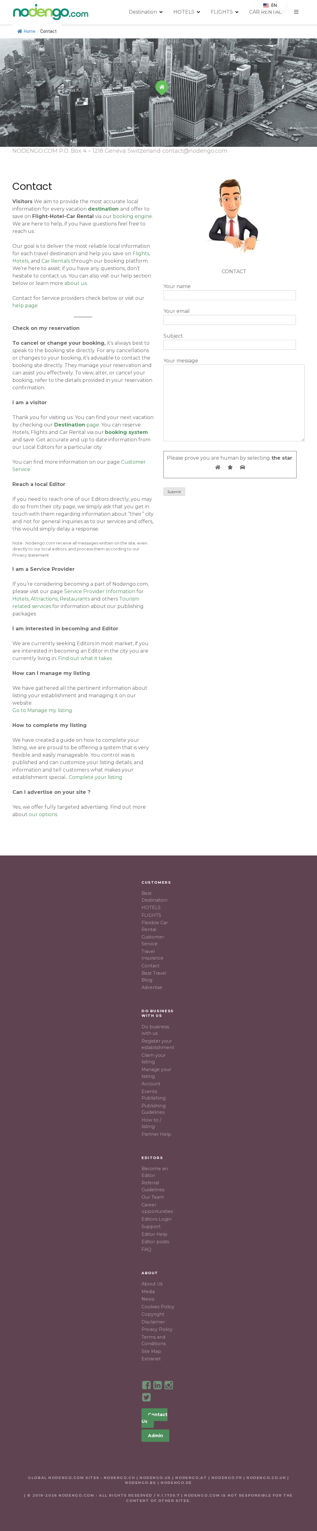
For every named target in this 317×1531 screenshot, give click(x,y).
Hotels (20, 599)
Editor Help (154, 1234)
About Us (152, 1284)
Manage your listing (156, 1073)
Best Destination (154, 896)
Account (150, 1084)
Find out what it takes (85, 658)
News (147, 1299)
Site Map (151, 1351)
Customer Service (152, 940)
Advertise (151, 987)
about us (75, 283)
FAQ (146, 1249)
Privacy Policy (156, 1329)
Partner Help (156, 1134)
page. (77, 425)
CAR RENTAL (265, 12)
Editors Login (156, 1219)
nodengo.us (154, 1478)
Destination (143, 12)
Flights (140, 253)
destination (103, 209)
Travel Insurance (152, 955)
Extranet (151, 1359)
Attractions (44, 599)
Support (151, 1226)
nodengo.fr (226, 1478)
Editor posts (155, 1241)
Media (148, 1291)
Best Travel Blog (153, 976)
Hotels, (20, 261)
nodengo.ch (119, 1478)
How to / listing (151, 1123)
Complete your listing (95, 777)
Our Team (152, 1197)
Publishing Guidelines (153, 1109)
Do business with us (155, 1030)
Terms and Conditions (153, 1340)
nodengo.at (191, 1478)
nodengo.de (176, 1483)
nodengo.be (140, 1483)
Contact (150, 966)
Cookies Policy (157, 1307)
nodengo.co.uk (266, 1478)
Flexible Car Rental (154, 926)
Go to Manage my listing (42, 710)
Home (30, 31)
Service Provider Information (99, 591)
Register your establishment (157, 1044)
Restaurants (75, 599)
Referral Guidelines (152, 1186)
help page (25, 305)
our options (43, 814)
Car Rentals (55, 261)
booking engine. (133, 216)
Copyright (152, 1314)
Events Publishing (153, 1095)
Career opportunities (157, 1208)
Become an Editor (154, 1172)
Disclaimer (153, 1322)
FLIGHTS (222, 12)
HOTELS (183, 12)
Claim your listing (153, 1058)
